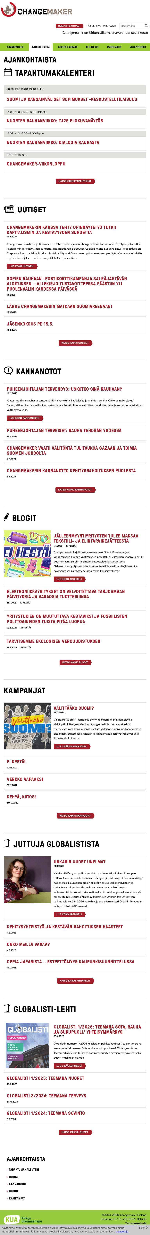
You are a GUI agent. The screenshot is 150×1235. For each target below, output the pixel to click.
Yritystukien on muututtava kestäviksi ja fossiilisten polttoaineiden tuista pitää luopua (67, 618)
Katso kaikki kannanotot (75, 489)
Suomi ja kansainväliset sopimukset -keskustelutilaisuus (72, 99)
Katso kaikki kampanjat (75, 815)
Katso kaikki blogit (75, 662)
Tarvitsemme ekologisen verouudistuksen (53, 641)
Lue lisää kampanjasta (71, 746)
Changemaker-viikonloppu (36, 163)
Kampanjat (17, 1198)
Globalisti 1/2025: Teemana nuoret (45, 1078)
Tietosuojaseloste (135, 1223)
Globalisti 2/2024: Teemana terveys (46, 1095)
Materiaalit (114, 47)
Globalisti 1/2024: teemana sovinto (46, 1113)
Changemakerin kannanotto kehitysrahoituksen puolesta (71, 470)
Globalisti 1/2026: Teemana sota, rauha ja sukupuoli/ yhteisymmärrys (97, 1029)
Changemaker (15, 47)
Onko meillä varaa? (28, 944)
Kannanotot (17, 1184)
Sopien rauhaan (68, 47)
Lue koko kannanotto (24, 418)
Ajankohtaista (41, 47)
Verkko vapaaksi (25, 779)
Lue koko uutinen (21, 266)
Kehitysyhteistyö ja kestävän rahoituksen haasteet (65, 926)
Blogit (13, 1191)
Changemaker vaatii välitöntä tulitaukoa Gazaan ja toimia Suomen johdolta (72, 450)
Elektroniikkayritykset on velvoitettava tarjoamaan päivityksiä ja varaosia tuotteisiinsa (66, 594)
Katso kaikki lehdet (75, 1132)
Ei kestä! (16, 761)
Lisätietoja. (122, 1231)
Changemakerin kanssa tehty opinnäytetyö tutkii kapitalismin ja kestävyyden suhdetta (61, 229)
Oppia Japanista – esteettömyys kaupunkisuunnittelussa (70, 961)
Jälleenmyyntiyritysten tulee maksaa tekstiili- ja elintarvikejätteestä (96, 538)
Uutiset (14, 1177)
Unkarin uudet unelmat (79, 861)
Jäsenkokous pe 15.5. (30, 323)
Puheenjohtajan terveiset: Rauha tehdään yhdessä (64, 430)
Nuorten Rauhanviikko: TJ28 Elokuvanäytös (55, 120)
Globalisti (92, 47)
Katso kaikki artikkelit (75, 980)
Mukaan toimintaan (69, 26)
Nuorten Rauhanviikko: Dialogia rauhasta (53, 142)
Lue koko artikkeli (69, 579)
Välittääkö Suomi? (74, 708)
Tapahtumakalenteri (24, 1169)
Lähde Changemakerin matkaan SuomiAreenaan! (59, 306)
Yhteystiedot (138, 47)
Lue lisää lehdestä (69, 1065)
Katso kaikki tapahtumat (75, 181)
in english (109, 26)
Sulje (142, 1227)
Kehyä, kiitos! (21, 796)
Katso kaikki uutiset (75, 343)
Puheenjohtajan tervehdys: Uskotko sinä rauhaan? (64, 389)
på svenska (94, 26)
